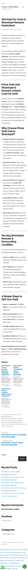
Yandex (17, 560)
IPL (14, 560)
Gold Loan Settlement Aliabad (14, 420)
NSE (11, 563)
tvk (12, 569)
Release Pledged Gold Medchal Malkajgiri (11, 422)
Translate (25, 550)
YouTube (9, 560)
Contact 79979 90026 (9, 7)
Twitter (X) (3, 560)
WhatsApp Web (5, 550)
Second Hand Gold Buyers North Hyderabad (12, 424)
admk (9, 569)
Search (3, 455)
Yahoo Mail (19, 558)
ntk (17, 569)
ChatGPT (12, 550)
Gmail (7, 552)
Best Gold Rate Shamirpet (9, 418)
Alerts (10, 566)
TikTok (16, 555)
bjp (14, 569)
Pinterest (2, 558)
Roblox (8, 558)
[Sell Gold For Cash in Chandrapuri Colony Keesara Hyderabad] (19, 375)
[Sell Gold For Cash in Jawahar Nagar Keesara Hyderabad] (7, 397)
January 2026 (7, 521)
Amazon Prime (23, 555)
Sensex (18, 563)
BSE (14, 563)
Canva (25, 558)
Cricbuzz (11, 555)
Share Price (15, 566)
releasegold (6, 29)
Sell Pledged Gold (7, 416)
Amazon (2, 552)
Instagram (18, 552)
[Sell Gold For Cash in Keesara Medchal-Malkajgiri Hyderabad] (7, 375)
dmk (5, 569)
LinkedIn (13, 558)
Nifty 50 (7, 563)
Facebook (19, 550)
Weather (12, 552)
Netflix (6, 555)
